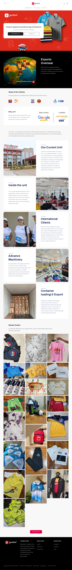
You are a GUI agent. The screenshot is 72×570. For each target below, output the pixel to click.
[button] (5, 3)
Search (38, 544)
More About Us (15, 33)
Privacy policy (22, 565)
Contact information (52, 565)
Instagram (56, 544)
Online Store (40, 549)
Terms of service (36, 565)
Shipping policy (44, 565)
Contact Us (32, 33)
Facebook (56, 546)
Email (55, 549)
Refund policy (29, 565)
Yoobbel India (15, 565)
